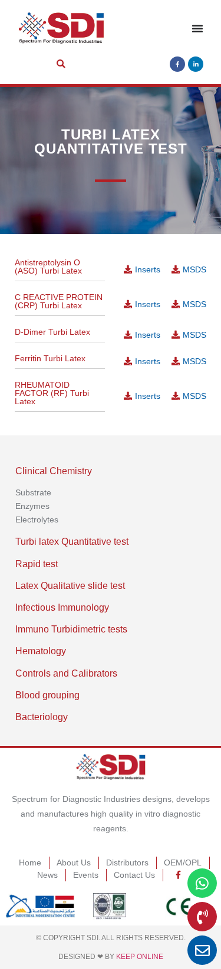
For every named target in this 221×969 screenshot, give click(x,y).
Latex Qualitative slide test (70, 586)
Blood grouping (47, 695)
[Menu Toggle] (197, 28)
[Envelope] (202, 950)
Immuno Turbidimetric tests (71, 629)
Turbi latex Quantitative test (71, 542)
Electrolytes (36, 519)
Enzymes (32, 506)
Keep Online (139, 957)
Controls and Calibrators (66, 673)
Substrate (33, 492)
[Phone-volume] (202, 916)
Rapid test (36, 564)
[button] (61, 64)
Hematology (40, 651)
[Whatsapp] (202, 883)
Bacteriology (41, 717)
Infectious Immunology (62, 607)
